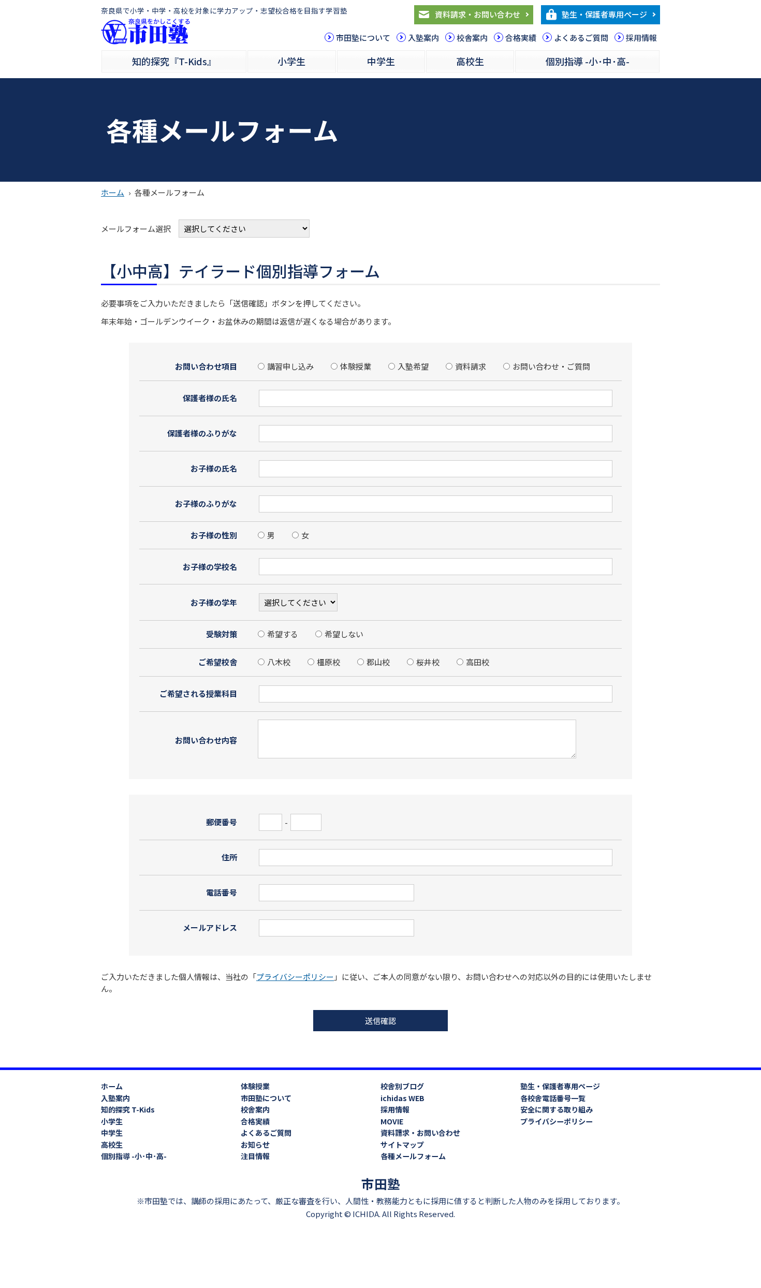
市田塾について (363, 37)
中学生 (381, 61)
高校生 (470, 61)
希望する (282, 633)
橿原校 (328, 661)
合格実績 (520, 37)
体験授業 (355, 366)
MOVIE (391, 1121)
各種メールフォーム (413, 1156)
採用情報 (641, 37)
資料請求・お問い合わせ (477, 14)
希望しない (344, 633)
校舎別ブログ (402, 1086)
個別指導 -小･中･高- (588, 61)
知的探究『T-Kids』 (174, 61)
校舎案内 (472, 37)
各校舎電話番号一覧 (553, 1098)
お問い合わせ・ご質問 (551, 366)
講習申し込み (290, 366)
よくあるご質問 (581, 37)
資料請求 (470, 366)
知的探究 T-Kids (128, 1109)
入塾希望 (413, 366)
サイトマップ (402, 1144)
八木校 (278, 661)
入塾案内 (423, 37)
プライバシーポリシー (295, 976)
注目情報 (255, 1156)
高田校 (477, 661)
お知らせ (255, 1144)
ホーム (112, 192)
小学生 (291, 61)
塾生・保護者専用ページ (604, 14)
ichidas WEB (402, 1098)
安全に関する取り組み (556, 1109)
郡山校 (378, 661)
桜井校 (428, 661)
